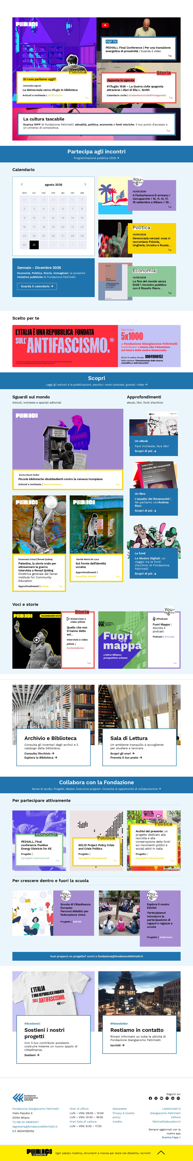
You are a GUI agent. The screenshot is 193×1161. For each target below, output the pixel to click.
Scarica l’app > (171, 1137)
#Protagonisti (157, 95)
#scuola (169, 636)
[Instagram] (167, 1098)
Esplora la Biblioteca (38, 757)
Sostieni (30, 1055)
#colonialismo (75, 648)
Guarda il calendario (35, 286)
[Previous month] (22, 184)
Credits (117, 1121)
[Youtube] (161, 1098)
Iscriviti (115, 1045)
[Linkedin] (172, 1098)
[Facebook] (150, 1098)
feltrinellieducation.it (167, 1121)
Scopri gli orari (120, 753)
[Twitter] (156, 1098)
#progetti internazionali (35, 858)
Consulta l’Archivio (37, 753)
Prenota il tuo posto (124, 757)
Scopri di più (143, 451)
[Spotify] (178, 1098)
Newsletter (120, 1108)
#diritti (77, 921)
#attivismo (166, 937)
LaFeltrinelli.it (171, 1108)
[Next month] (85, 184)
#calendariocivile (139, 95)
